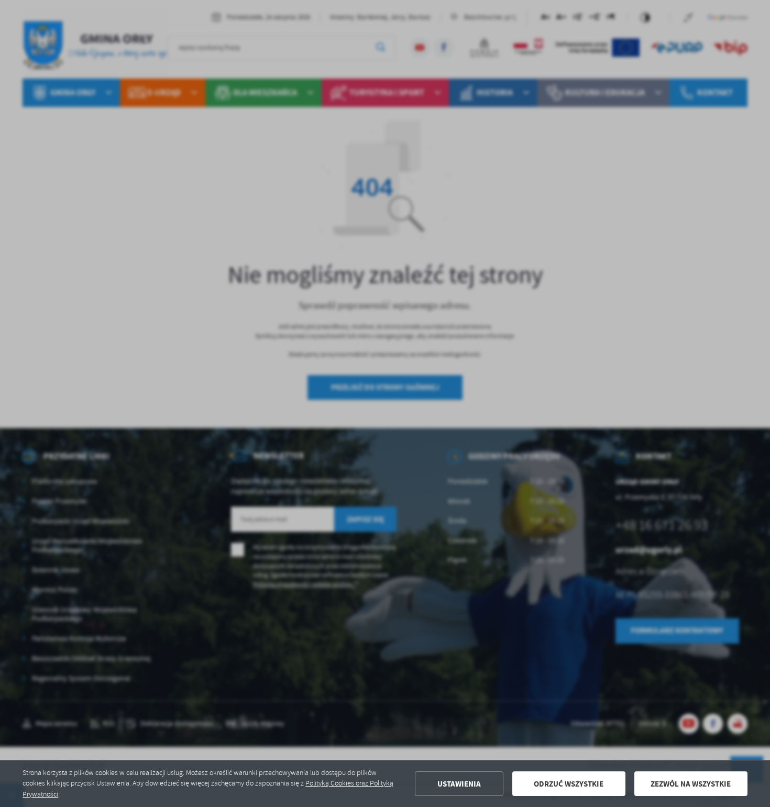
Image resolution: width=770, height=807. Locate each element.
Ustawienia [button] (459, 784)
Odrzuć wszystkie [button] (568, 784)
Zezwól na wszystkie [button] (691, 784)
